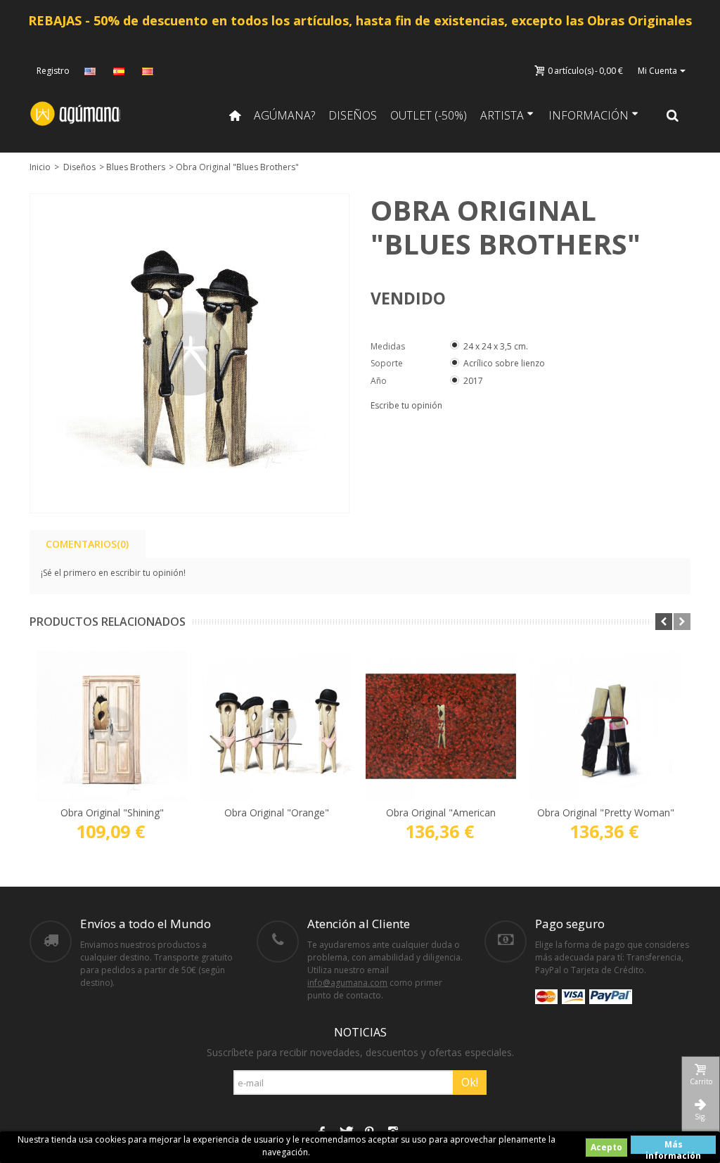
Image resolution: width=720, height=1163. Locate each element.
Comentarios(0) (87, 544)
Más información (673, 1146)
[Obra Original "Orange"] (276, 726)
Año (380, 381)
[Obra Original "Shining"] (112, 726)
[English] (91, 71)
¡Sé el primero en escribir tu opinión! (113, 573)
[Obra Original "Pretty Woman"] (605, 726)
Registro (53, 71)
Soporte (388, 363)
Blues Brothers (135, 167)
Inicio (40, 167)
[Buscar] (673, 115)
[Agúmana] (76, 113)
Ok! (469, 1082)
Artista (502, 115)
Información (588, 115)
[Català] (149, 71)
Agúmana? (284, 115)
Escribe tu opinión (406, 405)
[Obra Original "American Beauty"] (441, 726)
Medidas (389, 346)
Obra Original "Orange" (276, 812)
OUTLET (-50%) (428, 115)
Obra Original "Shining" (112, 812)
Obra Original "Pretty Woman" (605, 812)
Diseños (352, 115)
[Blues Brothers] (189, 353)
